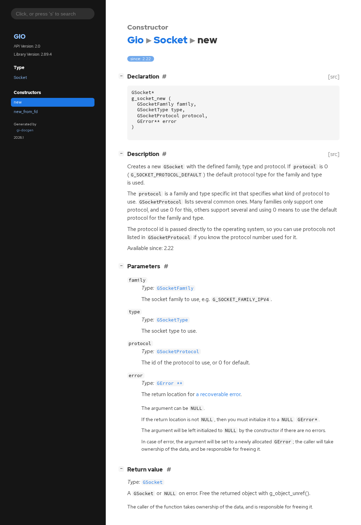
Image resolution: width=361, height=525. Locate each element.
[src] (333, 76)
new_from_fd (26, 111)
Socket (20, 77)
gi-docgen (25, 130)
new (18, 102)
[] (122, 76)
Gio (20, 36)
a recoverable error (218, 394)
